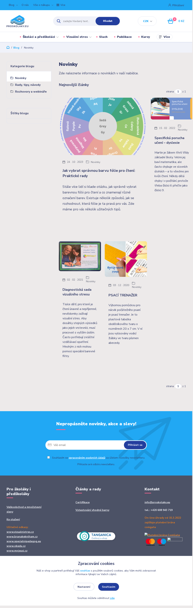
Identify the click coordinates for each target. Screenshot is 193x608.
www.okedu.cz (16, 546)
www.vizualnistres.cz (20, 532)
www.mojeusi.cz (17, 550)
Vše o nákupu (41, 5)
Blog (11, 5)
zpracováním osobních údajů (87, 458)
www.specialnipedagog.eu (24, 541)
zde (112, 598)
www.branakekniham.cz (22, 536)
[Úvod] (27, 21)
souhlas (85, 570)
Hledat (107, 21)
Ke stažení (13, 519)
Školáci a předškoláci (39, 37)
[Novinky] (103, 126)
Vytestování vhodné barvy (92, 510)
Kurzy (145, 37)
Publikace (124, 37)
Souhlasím (108, 587)
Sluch (103, 37)
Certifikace (82, 502)
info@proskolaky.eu (157, 502)
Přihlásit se (135, 445)
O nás (25, 5)
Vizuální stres (77, 37)
